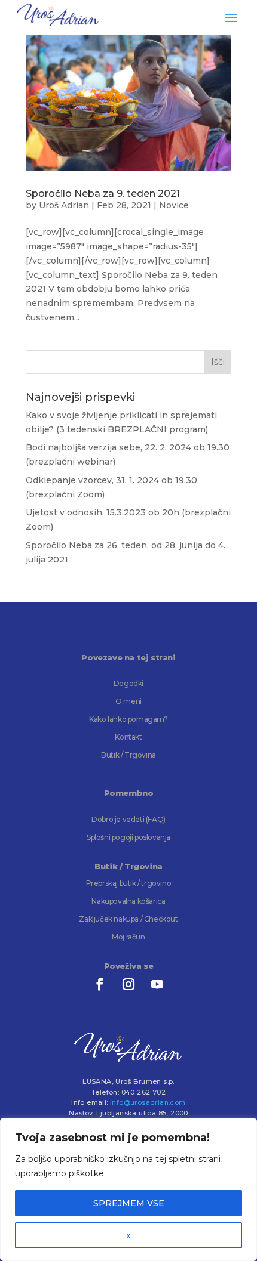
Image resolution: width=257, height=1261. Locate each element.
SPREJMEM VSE (128, 1203)
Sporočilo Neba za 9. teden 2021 (103, 193)
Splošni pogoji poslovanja (128, 837)
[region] (128, 1189)
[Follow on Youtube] (157, 984)
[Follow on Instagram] (128, 984)
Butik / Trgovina (128, 754)
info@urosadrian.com (148, 1102)
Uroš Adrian (64, 205)
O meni (128, 701)
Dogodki (128, 683)
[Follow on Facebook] (100, 984)
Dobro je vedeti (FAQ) (128, 819)
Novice (174, 205)
